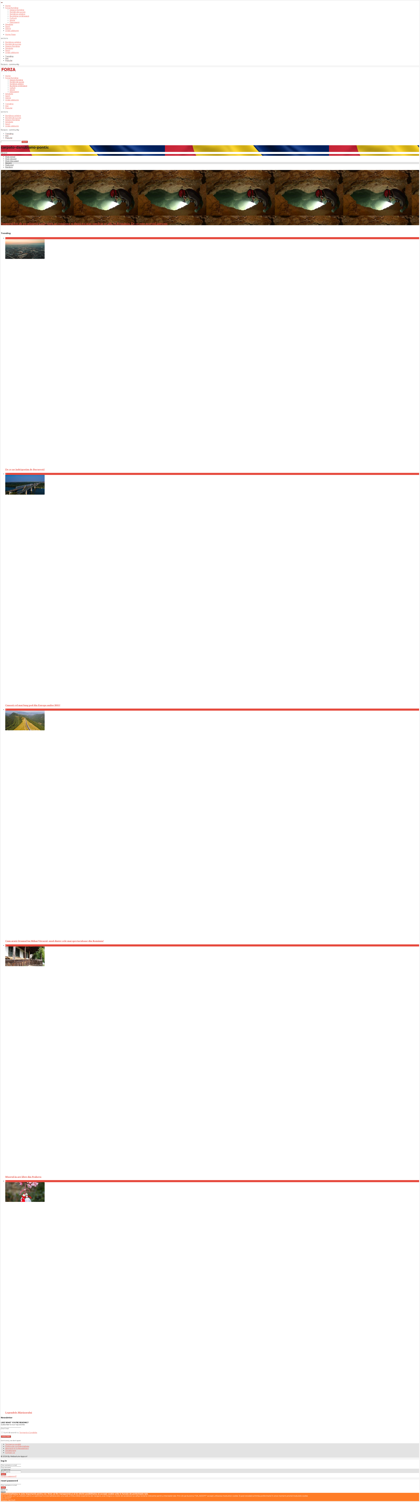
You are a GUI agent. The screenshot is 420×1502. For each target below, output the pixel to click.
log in (3, 1474)
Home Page (10, 34)
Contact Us (10, 1453)
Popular (8, 108)
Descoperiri (14, 22)
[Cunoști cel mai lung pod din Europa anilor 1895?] (212, 588)
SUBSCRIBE (6, 1436)
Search (24, 142)
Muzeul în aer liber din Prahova (23, 1177)
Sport (7, 26)
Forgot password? (9, 1476)
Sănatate (9, 24)
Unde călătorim (12, 31)
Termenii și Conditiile (28, 1433)
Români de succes (17, 12)
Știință (8, 29)
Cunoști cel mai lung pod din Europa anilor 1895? (32, 705)
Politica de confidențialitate (17, 1446)
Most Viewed (10, 159)
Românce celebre (17, 14)
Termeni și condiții (13, 1444)
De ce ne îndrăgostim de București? (25, 469)
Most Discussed (12, 161)
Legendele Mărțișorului (18, 1412)
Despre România (17, 10)
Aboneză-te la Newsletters (17, 1448)
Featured (9, 165)
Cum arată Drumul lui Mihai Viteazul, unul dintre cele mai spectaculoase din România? (54, 941)
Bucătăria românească (19, 16)
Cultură (13, 18)
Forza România (11, 8)
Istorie (12, 20)
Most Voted (10, 157)
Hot (7, 106)
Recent (8, 163)
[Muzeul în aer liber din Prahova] (212, 1060)
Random (9, 167)
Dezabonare (10, 1450)
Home (8, 6)
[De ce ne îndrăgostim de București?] (212, 352)
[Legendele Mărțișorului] (212, 1295)
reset (3, 1487)
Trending (9, 104)
